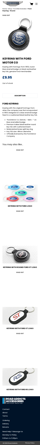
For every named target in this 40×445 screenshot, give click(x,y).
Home (4, 9)
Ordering (6, 420)
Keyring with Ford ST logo (20, 328)
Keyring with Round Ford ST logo (20, 267)
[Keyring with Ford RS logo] (20, 377)
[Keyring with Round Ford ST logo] (20, 254)
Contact (6, 409)
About (5, 412)
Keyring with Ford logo (20, 206)
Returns (5, 427)
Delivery (5, 424)
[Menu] (36, 4)
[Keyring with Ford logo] (20, 193)
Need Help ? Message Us (12, 431)
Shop (10, 9)
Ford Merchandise (19, 9)
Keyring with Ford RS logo (20, 389)
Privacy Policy (29, 443)
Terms (5, 416)
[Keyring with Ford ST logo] (20, 316)
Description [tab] (20, 96)
